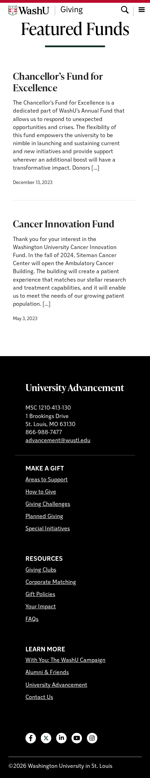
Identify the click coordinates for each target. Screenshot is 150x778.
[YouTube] (77, 738)
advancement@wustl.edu (57, 441)
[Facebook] (30, 738)
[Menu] (141, 10)
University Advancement (74, 387)
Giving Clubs (40, 570)
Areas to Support (46, 480)
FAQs (31, 619)
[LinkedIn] (61, 738)
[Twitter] (46, 738)
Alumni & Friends (47, 673)
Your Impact (40, 607)
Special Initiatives (47, 529)
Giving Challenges (47, 504)
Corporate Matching (50, 582)
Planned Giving (44, 516)
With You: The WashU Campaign (65, 660)
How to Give (40, 492)
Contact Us (39, 697)
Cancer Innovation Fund (63, 223)
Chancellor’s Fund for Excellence (58, 81)
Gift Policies (40, 594)
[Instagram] (92, 738)
